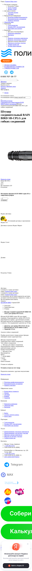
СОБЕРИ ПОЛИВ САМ (11, 68)
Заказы (6, 92)
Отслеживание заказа (7, 97)
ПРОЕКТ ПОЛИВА (10, 65)
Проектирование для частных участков (16, 433)
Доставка (10, 14)
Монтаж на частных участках (17, 43)
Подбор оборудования (14, 46)
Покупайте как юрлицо (15, 28)
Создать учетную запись (11, 414)
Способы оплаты (13, 12)
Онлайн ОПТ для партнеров (16, 27)
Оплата (6, 393)
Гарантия (7, 398)
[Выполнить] (1, 99)
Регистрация (8, 101)
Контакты (11, 35)
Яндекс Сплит (12, 9)
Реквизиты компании (14, 33)
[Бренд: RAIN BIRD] (4, 190)
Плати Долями (12, 7)
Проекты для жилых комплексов (18, 38)
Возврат (6, 396)
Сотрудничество (13, 25)
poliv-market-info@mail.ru (11, 457)
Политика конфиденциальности (17, 17)
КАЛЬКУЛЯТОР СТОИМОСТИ (14, 66)
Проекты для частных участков (17, 39)
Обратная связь (9, 22)
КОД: (2, 181)
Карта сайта (7, 416)
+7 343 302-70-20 (9, 453)
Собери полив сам (13, 44)
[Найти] (18, 80)
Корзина (3, 86)
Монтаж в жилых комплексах (13, 435)
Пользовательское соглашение (17, 19)
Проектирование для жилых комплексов (16, 431)
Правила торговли (13, 20)
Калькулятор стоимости (11, 391)
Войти (3, 101)
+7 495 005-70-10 (9, 445)
